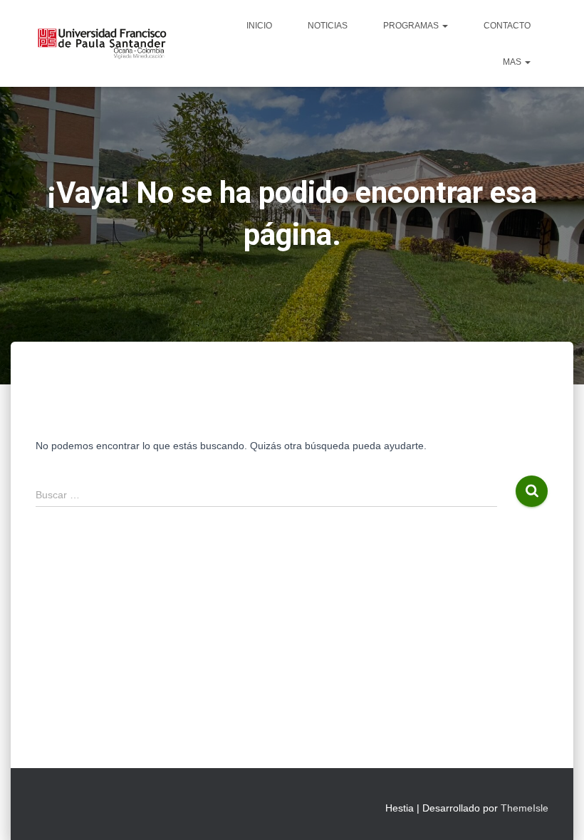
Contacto (507, 26)
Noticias (328, 26)
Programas (412, 26)
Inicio (259, 26)
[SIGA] (101, 43)
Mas (513, 62)
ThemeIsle (524, 808)
